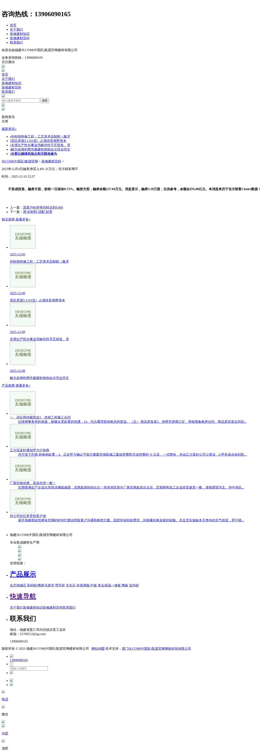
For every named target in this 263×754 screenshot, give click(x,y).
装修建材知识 (20, 34)
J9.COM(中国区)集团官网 (20, 161)
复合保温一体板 (109, 585)
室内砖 (134, 585)
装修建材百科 (20, 38)
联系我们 (16, 42)
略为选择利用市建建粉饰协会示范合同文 (40, 149)
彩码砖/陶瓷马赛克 (40, 585)
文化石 (71, 585)
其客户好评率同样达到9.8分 (43, 207)
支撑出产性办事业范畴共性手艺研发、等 (40, 145)
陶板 (125, 585)
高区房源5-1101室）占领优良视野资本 (38, 141)
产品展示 (23, 574)
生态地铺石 (18, 585)
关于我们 (16, 29)
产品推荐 (16, 385)
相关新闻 (16, 219)
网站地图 (98, 648)
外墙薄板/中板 (86, 585)
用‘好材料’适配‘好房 (37, 212)
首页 (13, 25)
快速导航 (23, 596)
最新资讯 (9, 129)
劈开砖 (60, 585)
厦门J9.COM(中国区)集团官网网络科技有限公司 (156, 648)
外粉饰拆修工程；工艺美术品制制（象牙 (40, 136)
